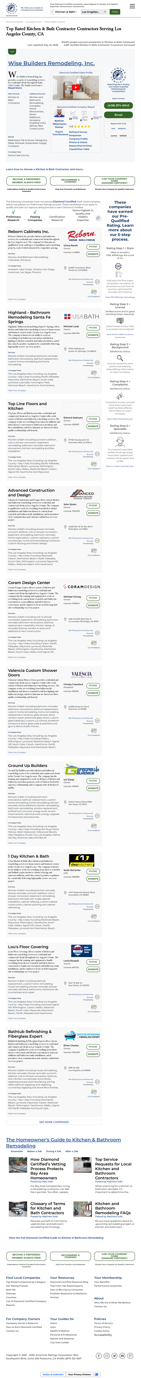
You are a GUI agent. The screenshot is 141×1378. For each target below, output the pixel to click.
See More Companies (54, 1122)
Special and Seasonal (62, 1338)
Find (115, 11)
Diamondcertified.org (14, 22)
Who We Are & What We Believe (112, 1302)
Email (119, 115)
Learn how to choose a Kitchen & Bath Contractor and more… (45, 169)
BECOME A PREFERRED (26, 181)
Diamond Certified (64, 201)
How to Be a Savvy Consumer (66, 1289)
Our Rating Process (17, 1286)
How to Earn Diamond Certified (24, 1327)
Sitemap (11, 1293)
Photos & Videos (78, 142)
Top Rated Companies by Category (25, 1282)
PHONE (93, 246)
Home (53, 1323)
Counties (11, 1297)
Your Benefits (101, 1282)
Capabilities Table (79, 149)
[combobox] (65, 12)
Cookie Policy (101, 1331)
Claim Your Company (17, 299)
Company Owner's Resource (22, 1323)
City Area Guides (59, 1342)
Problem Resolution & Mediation (68, 1293)
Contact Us (100, 1306)
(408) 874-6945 (118, 105)
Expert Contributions (60, 133)
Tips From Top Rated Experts (66, 1286)
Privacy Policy (102, 1327)
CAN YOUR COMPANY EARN (115, 181)
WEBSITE (122, 129)
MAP (113, 129)
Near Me (11, 1289)
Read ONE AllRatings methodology (120, 297)
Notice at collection (53, 1374)
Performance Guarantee (108, 1286)
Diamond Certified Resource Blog (69, 1282)
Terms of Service (103, 1323)
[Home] (11, 9)
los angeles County (33, 22)
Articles (54, 1297)
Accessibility (103, 1335)
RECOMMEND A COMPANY (70, 181)
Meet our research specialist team (120, 466)
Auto (53, 1327)
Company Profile (78, 139)
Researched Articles (80, 145)
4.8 (71, 126)
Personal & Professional (63, 1334)
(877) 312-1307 (73, 1358)
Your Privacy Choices (79, 1374)
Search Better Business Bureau (120, 419)
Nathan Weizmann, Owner (60, 123)
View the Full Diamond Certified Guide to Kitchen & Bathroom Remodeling (56, 1237)
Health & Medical (59, 1331)
